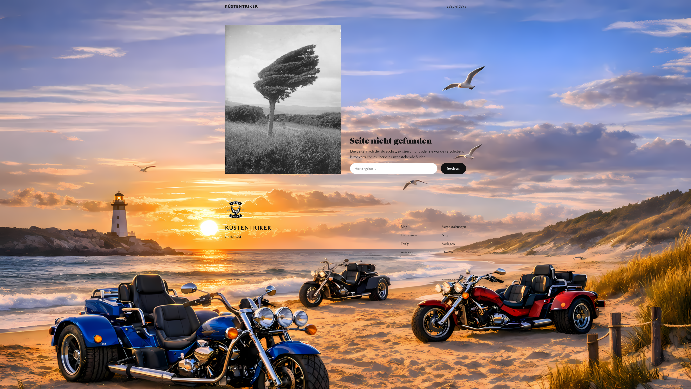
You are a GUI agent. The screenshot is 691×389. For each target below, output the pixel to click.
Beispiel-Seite (456, 6)
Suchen (453, 168)
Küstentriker (241, 6)
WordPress (460, 279)
